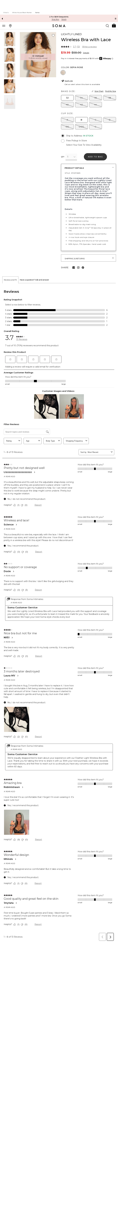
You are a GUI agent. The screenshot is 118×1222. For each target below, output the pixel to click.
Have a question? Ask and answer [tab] (34, 280)
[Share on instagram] (78, 267)
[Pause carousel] (115, 18)
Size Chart (99, 91)
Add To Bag (95, 157)
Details (86, 53)
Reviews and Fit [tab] (10, 280)
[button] (113, 25)
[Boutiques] (10, 25)
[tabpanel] (59, 613)
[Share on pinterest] (83, 267)
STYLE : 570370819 (72, 173)
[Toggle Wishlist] (53, 35)
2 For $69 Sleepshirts (58, 17)
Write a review (89, 46)
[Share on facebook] (74, 267)
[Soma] (58, 25)
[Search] (107, 25)
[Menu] (3, 26)
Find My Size (110, 91)
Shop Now (55, 19)
